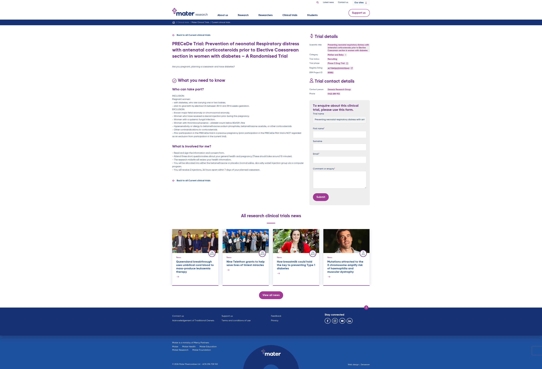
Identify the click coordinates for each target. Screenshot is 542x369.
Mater (175, 347)
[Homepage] (173, 22)
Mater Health (189, 347)
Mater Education (208, 347)
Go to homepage (190, 12)
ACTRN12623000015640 (339, 68)
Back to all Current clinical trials (193, 35)
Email (316, 154)
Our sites (359, 3)
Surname (317, 141)
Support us (359, 13)
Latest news (328, 2)
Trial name (318, 114)
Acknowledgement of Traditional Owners (193, 321)
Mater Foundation (201, 350)
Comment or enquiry (323, 169)
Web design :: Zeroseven (359, 365)
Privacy (274, 321)
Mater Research (180, 350)
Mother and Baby (336, 55)
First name (318, 129)
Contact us (343, 2)
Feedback (276, 316)
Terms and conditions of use (236, 321)
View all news (271, 295)
